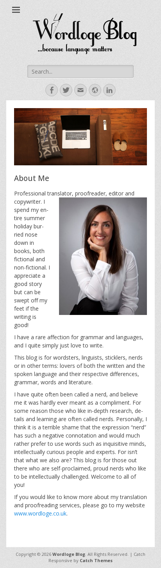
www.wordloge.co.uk (40, 513)
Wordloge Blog (68, 554)
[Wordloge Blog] (84, 35)
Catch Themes (96, 560)
